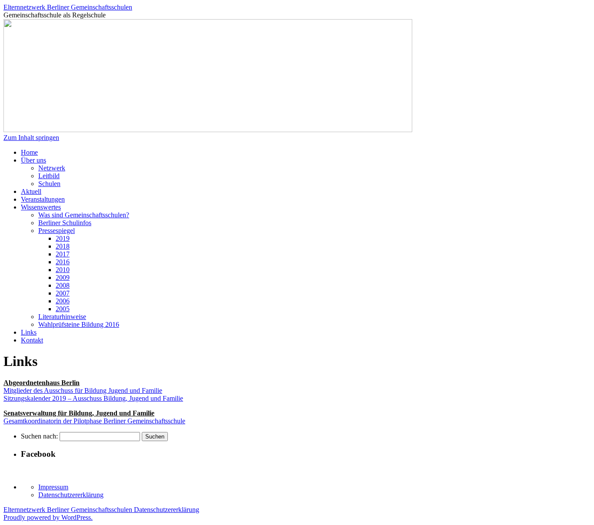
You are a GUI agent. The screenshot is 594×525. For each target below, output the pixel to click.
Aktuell (31, 191)
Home (29, 152)
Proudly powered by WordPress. (48, 517)
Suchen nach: (39, 436)
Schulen (49, 183)
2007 (63, 293)
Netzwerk (51, 168)
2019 (63, 238)
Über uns (33, 160)
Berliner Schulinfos (64, 222)
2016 (63, 262)
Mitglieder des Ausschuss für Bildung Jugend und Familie (82, 390)
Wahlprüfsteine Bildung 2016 (78, 324)
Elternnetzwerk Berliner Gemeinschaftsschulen (67, 7)
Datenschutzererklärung (70, 494)
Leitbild (49, 175)
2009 (63, 277)
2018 (63, 246)
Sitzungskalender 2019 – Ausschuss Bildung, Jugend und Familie (93, 398)
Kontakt (32, 340)
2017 (63, 254)
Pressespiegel (56, 230)
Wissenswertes (41, 207)
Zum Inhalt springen (31, 137)
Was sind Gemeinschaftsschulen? (83, 215)
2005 (63, 308)
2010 (63, 269)
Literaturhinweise (62, 316)
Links (29, 332)
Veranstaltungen (43, 199)
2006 (63, 301)
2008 (63, 285)
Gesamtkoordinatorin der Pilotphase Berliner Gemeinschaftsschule (94, 421)
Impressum (53, 487)
